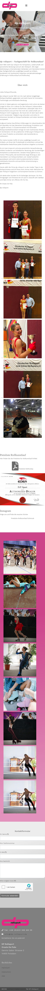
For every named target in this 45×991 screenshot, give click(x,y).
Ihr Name (4, 834)
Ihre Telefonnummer (7, 843)
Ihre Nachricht (5, 861)
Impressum (6, 968)
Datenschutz (6, 972)
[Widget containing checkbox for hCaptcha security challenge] (16, 887)
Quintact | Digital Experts (16, 989)
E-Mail (3, 852)
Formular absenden (9, 896)
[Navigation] (26, 5)
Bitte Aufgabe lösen (8, 881)
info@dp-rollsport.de (15, 934)
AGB (3, 976)
